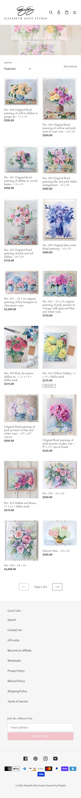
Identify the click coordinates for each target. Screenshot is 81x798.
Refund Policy (16, 681)
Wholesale (14, 661)
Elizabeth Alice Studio (34, 785)
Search (12, 620)
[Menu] (75, 12)
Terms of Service (18, 701)
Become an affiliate (19, 650)
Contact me (15, 630)
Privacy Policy (16, 671)
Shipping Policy (17, 691)
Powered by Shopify (56, 785)
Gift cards (13, 640)
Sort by (8, 62)
